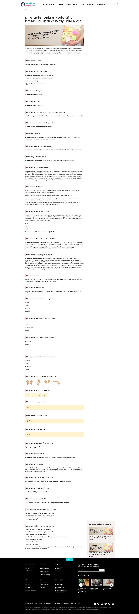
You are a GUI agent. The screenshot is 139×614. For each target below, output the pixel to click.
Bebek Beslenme (28, 589)
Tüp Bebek (27, 568)
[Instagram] (98, 604)
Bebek (75, 4)
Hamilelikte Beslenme (45, 574)
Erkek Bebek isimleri (59, 586)
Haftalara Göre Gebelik (45, 576)
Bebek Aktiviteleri (28, 586)
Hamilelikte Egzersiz (44, 571)
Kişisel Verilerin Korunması (31, 603)
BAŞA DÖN (70, 559)
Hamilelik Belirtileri (44, 567)
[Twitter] (109, 603)
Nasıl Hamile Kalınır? (29, 567)
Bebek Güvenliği (28, 587)
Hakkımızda (73, 603)
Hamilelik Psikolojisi (44, 568)
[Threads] (113, 604)
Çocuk (82, 4)
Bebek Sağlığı (28, 584)
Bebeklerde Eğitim (29, 583)
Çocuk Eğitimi (43, 586)
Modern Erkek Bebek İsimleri (61, 592)
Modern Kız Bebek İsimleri (60, 590)
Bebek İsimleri (101, 4)
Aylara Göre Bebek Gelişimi (31, 590)
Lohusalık (57, 570)
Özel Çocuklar (43, 587)
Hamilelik (60, 4)
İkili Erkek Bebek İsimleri (60, 589)
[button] (114, 4)
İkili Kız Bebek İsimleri (59, 587)
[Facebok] (95, 604)
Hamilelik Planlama (49, 4)
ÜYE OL (101, 570)
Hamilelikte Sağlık (44, 573)
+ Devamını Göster (31, 520)
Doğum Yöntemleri (59, 567)
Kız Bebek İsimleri (59, 584)
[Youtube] (102, 604)
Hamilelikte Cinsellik (44, 570)
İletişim (79, 603)
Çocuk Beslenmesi (44, 584)
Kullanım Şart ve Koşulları (45, 603)
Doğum (68, 4)
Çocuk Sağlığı (43, 583)
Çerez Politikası (56, 603)
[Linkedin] (105, 604)
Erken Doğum (58, 568)
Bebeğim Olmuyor (29, 570)
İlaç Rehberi (90, 4)
